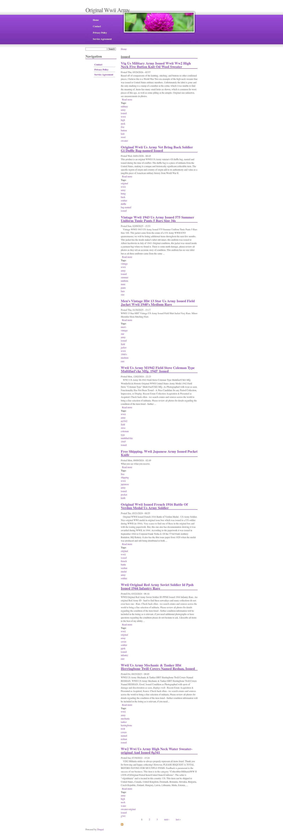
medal (123, 571)
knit (122, 133)
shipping (125, 477)
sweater (124, 140)
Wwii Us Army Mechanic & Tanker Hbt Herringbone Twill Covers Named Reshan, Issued (158, 666)
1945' (123, 441)
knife (123, 497)
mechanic (125, 718)
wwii (123, 116)
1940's (124, 354)
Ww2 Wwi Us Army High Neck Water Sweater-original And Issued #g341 (156, 750)
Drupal (100, 829)
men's (123, 326)
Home (96, 20)
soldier (124, 200)
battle (123, 564)
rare (122, 361)
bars (123, 291)
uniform (124, 280)
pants (123, 287)
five (122, 126)
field (123, 344)
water (123, 805)
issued (124, 113)
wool (123, 137)
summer (124, 277)
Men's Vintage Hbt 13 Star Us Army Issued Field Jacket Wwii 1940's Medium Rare (158, 302)
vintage (124, 263)
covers (124, 732)
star (122, 333)
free (122, 474)
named (124, 735)
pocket (124, 494)
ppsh (123, 648)
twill (123, 728)
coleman (125, 431)
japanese (125, 484)
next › (166, 819)
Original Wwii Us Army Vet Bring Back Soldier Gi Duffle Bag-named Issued (157, 148)
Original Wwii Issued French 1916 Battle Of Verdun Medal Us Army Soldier (154, 506)
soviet (123, 641)
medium (124, 357)
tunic (123, 284)
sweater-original (128, 809)
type (123, 434)
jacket (123, 347)
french (124, 561)
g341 (123, 815)
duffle (123, 203)
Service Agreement (102, 39)
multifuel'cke (127, 438)
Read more (127, 99)
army (123, 109)
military (124, 106)
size (122, 294)
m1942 (124, 421)
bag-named (126, 207)
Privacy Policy (100, 32)
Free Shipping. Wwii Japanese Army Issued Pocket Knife (159, 453)
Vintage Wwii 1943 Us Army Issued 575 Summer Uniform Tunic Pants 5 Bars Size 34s (157, 219)
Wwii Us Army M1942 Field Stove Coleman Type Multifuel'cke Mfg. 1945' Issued (158, 369)
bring (123, 193)
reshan (124, 739)
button (124, 130)
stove (123, 427)
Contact (97, 26)
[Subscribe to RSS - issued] (122, 824)
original (124, 183)
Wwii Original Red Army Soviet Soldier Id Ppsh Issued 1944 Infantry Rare (157, 586)
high (123, 120)
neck (123, 123)
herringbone (126, 725)
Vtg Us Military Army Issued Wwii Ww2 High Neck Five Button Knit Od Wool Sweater (156, 65)
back (123, 197)
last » (178, 819)
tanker (124, 721)
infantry (124, 655)
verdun (124, 568)
